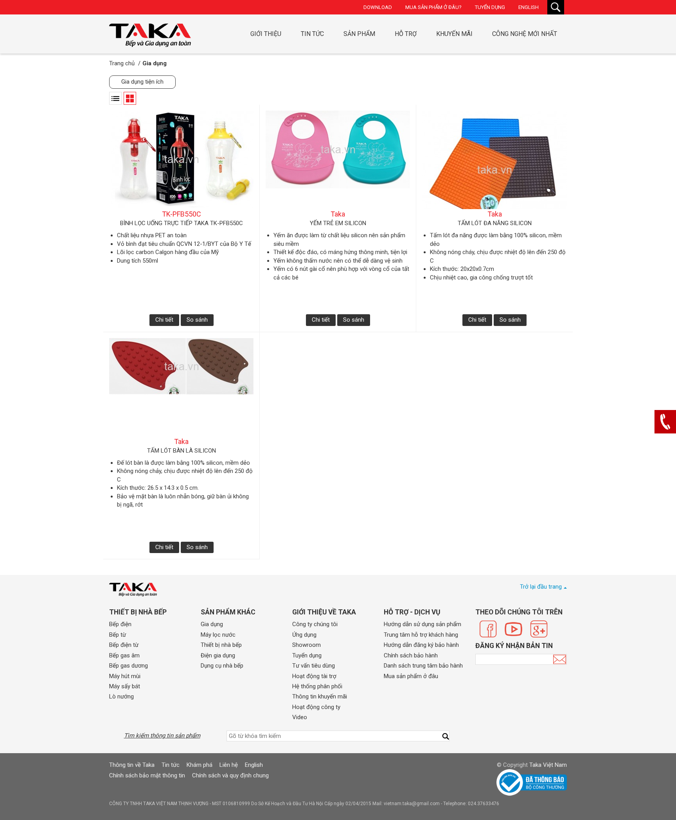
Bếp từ (117, 634)
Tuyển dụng (490, 7)
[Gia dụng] (150, 35)
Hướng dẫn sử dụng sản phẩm (422, 624)
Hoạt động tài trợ (314, 676)
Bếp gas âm (124, 655)
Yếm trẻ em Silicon (338, 223)
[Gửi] (559, 659)
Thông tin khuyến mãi (319, 696)
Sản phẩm (359, 34)
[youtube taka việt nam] (513, 628)
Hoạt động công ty (316, 707)
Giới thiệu (265, 34)
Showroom (306, 644)
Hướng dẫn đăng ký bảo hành (421, 644)
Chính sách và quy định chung (230, 775)
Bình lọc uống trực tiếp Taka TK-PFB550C (181, 223)
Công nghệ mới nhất (524, 34)
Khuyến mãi (454, 34)
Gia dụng (212, 624)
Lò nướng (121, 696)
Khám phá (199, 764)
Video (299, 717)
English (528, 7)
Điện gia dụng (218, 655)
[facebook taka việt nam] (488, 628)
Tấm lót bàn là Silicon (181, 450)
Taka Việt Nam (548, 764)
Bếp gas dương (128, 665)
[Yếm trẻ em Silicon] (338, 160)
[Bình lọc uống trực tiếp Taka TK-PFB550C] (181, 160)
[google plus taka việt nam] (539, 628)
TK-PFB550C (181, 214)
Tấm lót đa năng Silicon (495, 223)
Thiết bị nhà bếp (221, 644)
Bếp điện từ (123, 644)
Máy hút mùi (124, 676)
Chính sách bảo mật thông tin (147, 775)
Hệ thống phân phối (317, 686)
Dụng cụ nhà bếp (222, 665)
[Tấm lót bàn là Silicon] (181, 387)
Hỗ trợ (406, 34)
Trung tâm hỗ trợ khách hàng (421, 634)
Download (377, 7)
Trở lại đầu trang (541, 586)
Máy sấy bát (124, 686)
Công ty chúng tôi (315, 624)
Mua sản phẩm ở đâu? (433, 7)
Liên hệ (228, 764)
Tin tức (312, 34)
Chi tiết (164, 319)
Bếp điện (120, 624)
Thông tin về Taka (132, 764)
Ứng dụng (304, 634)
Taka (338, 214)
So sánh (197, 319)
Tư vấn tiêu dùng (313, 665)
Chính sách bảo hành (411, 655)
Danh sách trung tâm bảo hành (423, 665)
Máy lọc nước (218, 634)
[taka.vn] (133, 589)
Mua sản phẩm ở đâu (411, 676)
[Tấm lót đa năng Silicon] (494, 160)
